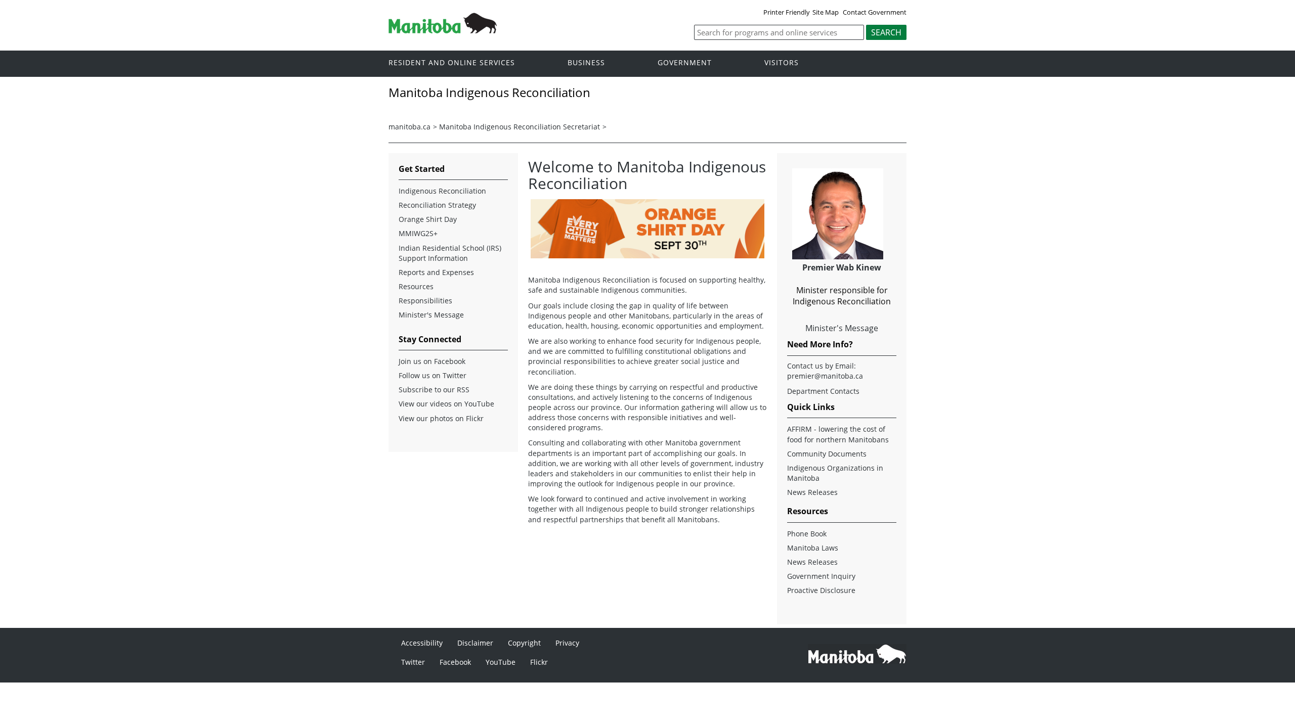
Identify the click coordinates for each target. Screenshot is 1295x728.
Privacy (567, 643)
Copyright (524, 643)
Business (586, 63)
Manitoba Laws (812, 548)
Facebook (455, 662)
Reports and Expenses (436, 272)
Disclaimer (475, 643)
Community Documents (827, 454)
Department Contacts (823, 391)
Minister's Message (431, 315)
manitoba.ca (409, 126)
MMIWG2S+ (418, 233)
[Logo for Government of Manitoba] (442, 30)
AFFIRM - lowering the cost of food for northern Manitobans (838, 434)
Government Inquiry (821, 576)
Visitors (781, 63)
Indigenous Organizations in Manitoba (835, 473)
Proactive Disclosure (821, 590)
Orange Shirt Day (428, 219)
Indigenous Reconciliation (442, 191)
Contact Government (874, 12)
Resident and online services (451, 63)
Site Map (825, 12)
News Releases (812, 492)
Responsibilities (425, 300)
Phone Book (807, 533)
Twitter (413, 662)
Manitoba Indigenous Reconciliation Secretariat (519, 126)
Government (685, 63)
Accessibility (422, 643)
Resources (416, 286)
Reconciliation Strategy (437, 205)
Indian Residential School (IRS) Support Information (450, 253)
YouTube (500, 662)
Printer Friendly (786, 12)
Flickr (539, 662)
